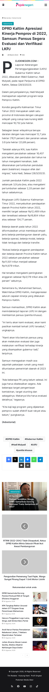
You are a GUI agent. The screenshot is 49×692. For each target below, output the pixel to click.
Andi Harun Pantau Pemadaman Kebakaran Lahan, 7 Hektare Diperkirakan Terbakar (16, 632)
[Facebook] (8, 459)
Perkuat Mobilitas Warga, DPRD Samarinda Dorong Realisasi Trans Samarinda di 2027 (23, 503)
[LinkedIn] (21, 459)
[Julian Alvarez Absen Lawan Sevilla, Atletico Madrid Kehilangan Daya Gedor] (40, 646)
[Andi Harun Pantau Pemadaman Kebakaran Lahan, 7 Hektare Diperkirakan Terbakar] (40, 633)
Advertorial (16, 18)
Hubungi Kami (24, 676)
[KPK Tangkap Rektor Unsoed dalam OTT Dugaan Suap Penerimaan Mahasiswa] (40, 609)
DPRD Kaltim (13, 439)
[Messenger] (27, 459)
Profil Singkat (36, 676)
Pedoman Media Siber (24, 680)
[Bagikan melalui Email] (21, 465)
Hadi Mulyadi (19, 444)
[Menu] (45, 5)
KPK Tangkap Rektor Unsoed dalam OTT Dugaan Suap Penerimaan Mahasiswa (14, 608)
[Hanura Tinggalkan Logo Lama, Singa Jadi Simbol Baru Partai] (40, 622)
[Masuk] (3, 5)
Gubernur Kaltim (34, 439)
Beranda (7, 18)
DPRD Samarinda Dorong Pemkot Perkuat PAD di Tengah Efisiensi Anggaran (15, 596)
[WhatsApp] (34, 459)
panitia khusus (25, 450)
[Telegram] (40, 459)
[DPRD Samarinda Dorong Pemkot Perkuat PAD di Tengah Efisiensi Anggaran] (40, 597)
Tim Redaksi (12, 676)
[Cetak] (27, 465)
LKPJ (34, 444)
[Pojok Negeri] (24, 4)
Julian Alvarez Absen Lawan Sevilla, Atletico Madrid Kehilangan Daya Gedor (14, 645)
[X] (15, 459)
